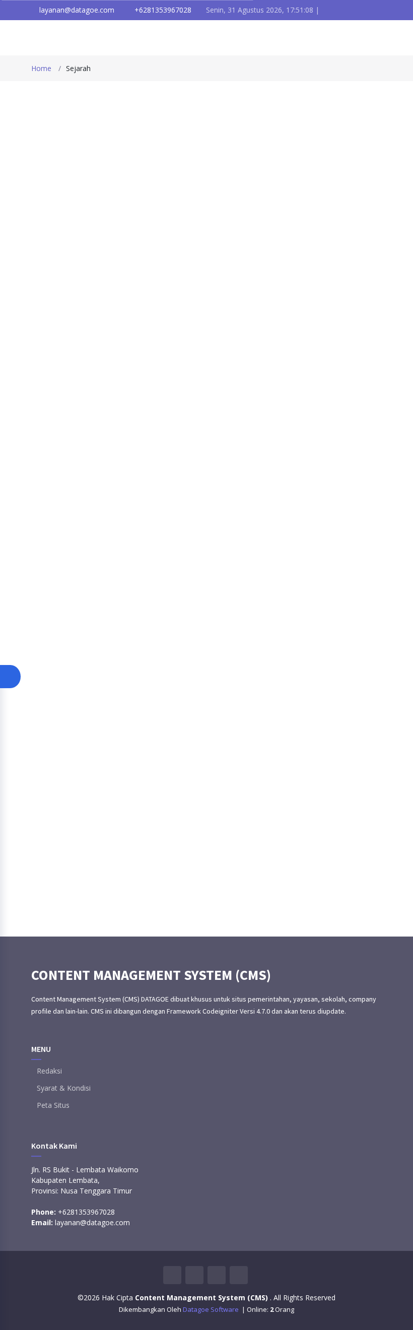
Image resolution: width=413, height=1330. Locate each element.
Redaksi (49, 1071)
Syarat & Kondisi (64, 1088)
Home (41, 68)
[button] (10, 676)
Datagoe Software (211, 1309)
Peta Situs (53, 1105)
